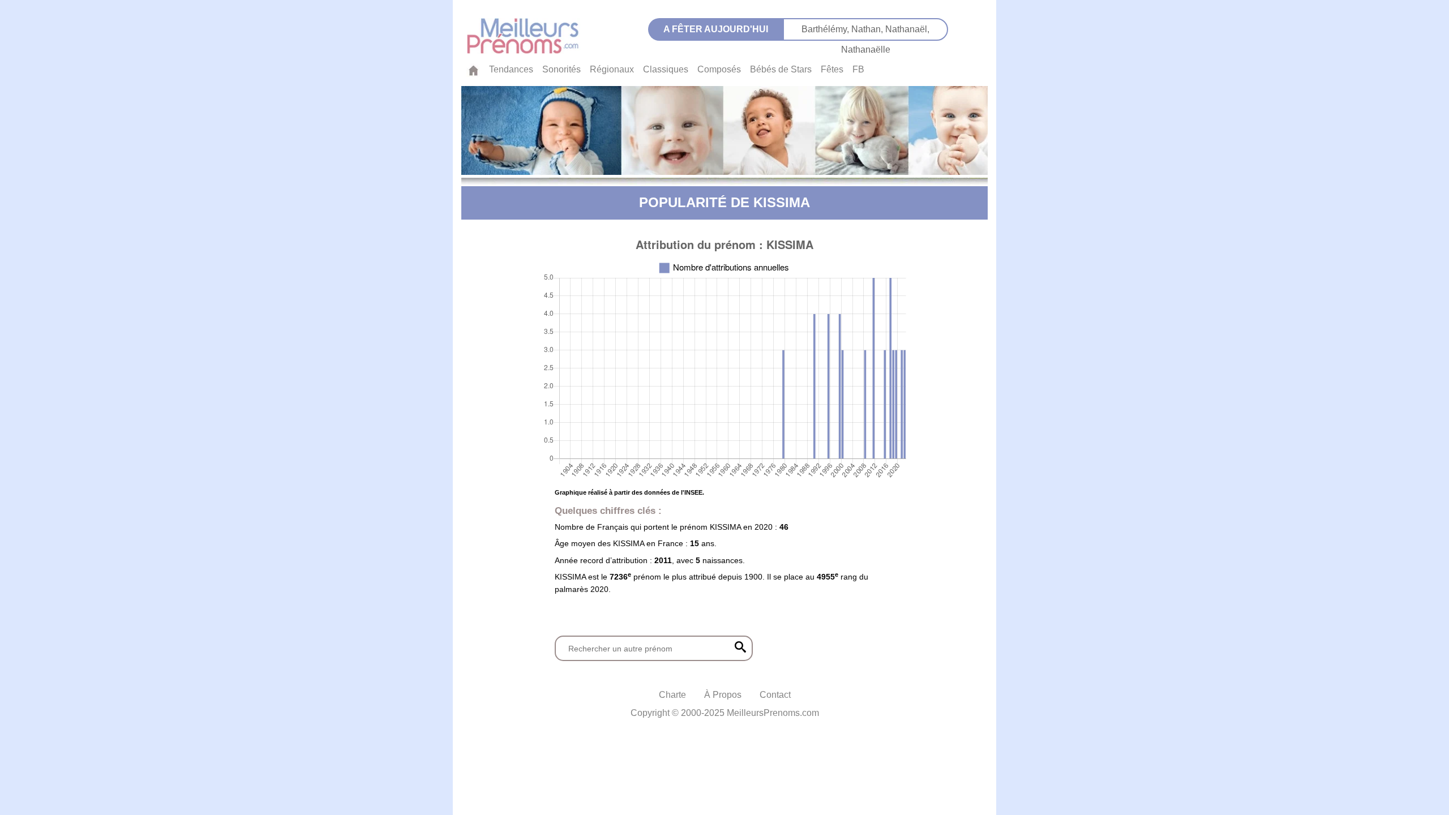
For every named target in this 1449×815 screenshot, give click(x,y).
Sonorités (561, 69)
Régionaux (612, 69)
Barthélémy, (826, 29)
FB (858, 69)
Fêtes (832, 69)
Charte (672, 695)
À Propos (722, 695)
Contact (775, 695)
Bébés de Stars (781, 69)
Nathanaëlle (865, 49)
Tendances (511, 69)
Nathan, (868, 29)
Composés (719, 69)
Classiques (665, 69)
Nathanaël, (907, 29)
